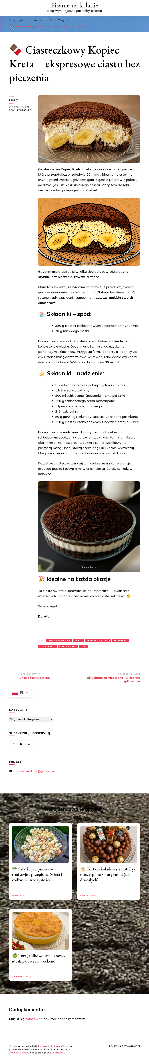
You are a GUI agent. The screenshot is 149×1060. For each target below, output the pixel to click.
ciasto (78, 640)
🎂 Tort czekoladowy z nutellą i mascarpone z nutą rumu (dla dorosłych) (107, 874)
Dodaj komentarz (21, 110)
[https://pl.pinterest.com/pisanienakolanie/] (29, 743)
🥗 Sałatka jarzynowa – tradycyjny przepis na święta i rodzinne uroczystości (37, 874)
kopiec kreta (47, 646)
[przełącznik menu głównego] (4, 8)
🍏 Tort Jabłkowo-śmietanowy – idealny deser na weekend (40, 958)
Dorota (14, 100)
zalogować (33, 1019)
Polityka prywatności (124, 1046)
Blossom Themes (19, 1052)
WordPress (58, 1052)
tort (83, 646)
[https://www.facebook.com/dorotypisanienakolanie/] (21, 743)
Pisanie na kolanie (74, 5)
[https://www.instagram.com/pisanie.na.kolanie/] (13, 743)
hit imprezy (121, 640)
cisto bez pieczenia (98, 640)
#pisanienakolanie (59, 640)
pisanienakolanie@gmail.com (34, 771)
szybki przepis (68, 646)
